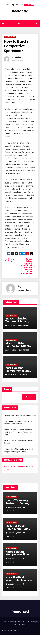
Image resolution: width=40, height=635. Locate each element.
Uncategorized (10, 37)
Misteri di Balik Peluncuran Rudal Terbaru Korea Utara (18, 345)
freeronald (20, 11)
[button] (19, 23)
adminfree (19, 57)
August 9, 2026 (14, 558)
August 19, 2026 (15, 507)
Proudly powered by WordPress (13, 621)
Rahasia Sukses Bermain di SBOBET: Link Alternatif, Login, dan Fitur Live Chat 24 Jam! (26, 266)
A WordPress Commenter (15, 467)
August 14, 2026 (15, 533)
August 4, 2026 (14, 584)
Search (7, 389)
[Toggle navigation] (36, 23)
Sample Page (12, 630)
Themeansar (21, 624)
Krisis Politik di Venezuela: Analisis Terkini (18, 580)
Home (4, 630)
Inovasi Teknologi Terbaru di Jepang (17, 320)
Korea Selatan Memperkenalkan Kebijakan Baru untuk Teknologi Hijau (18, 432)
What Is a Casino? (11, 260)
